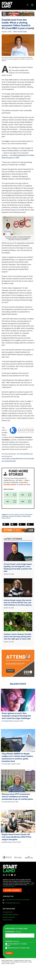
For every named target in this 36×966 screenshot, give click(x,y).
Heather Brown (26, 516)
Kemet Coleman (8, 842)
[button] (27, 5)
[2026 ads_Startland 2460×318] (18, 13)
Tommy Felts (7, 764)
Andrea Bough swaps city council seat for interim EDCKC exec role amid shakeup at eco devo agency (17, 603)
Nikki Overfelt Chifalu (20, 31)
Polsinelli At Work (8, 721)
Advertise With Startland (10, 914)
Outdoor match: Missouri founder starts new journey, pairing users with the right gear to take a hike (17, 637)
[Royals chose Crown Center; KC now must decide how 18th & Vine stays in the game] (18, 821)
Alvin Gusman (10, 514)
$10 (7, 501)
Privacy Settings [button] (15, 962)
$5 (7, 495)
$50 (22, 501)
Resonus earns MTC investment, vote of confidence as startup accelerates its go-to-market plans (17, 796)
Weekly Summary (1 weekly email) (18, 948)
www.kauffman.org (26, 454)
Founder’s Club (7, 912)
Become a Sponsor (9, 917)
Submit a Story (7, 920)
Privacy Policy (23, 962)
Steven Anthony (6, 518)
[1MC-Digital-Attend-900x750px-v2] (18, 650)
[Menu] (32, 5)
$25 (22, 495)
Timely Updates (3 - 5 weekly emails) (16, 944)
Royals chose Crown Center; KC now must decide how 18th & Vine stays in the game (16, 837)
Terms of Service (10, 963)
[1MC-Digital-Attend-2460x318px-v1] (18, 530)
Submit (9, 953)
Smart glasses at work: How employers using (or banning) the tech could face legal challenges (16, 715)
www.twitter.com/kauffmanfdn (12, 458)
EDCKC (16, 514)
